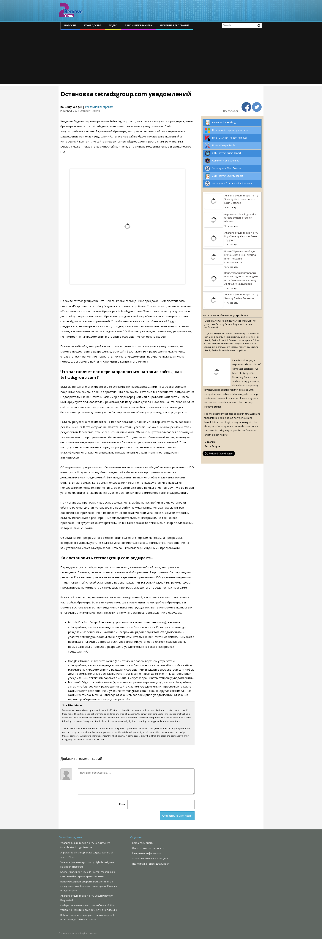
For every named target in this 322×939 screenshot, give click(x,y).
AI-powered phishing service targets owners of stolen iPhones (240, 217)
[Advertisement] (161, 58)
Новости (70, 25)
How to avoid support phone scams (231, 130)
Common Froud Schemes (225, 160)
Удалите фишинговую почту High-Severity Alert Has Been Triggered (241, 236)
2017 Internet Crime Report (226, 153)
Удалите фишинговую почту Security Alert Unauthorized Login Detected (241, 199)
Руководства (92, 25)
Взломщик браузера (138, 25)
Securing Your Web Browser (227, 168)
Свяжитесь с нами (142, 843)
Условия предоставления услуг (150, 858)
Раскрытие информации (146, 853)
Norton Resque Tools (223, 145)
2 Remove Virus (71, 10)
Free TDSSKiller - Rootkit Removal (229, 137)
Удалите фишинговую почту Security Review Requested (241, 296)
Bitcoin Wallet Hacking (224, 122)
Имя (122, 804)
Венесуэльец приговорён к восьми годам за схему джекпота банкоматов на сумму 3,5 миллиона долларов (241, 278)
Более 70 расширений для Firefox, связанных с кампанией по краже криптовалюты (240, 257)
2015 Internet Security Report (227, 175)
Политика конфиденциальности (151, 863)
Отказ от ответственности (148, 848)
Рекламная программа (174, 25)
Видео (113, 25)
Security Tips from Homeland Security (232, 183)
